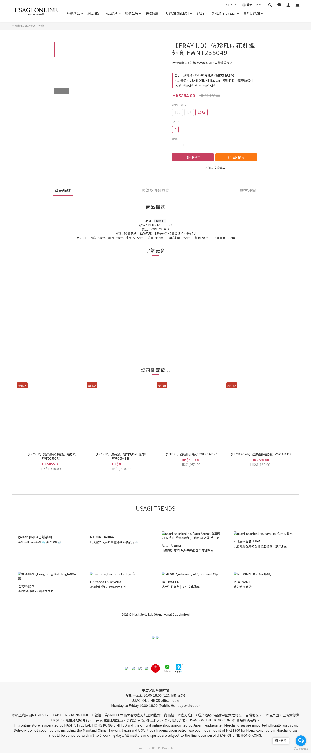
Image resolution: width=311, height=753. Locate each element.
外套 (41, 26)
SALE (201, 13)
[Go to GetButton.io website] (301, 748)
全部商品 (17, 26)
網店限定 (93, 13)
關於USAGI (251, 13)
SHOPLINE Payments (162, 748)
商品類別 (111, 13)
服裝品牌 (131, 13)
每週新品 (73, 13)
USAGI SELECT (177, 13)
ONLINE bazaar (224, 13)
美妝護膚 (152, 13)
